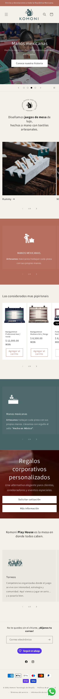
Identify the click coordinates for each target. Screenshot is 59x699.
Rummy (6, 199)
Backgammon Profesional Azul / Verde (13, 334)
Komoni (13, 687)
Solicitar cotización (29, 499)
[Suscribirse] (49, 639)
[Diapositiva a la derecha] (36, 208)
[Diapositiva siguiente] (40, 87)
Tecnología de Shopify (25, 687)
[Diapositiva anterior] (18, 87)
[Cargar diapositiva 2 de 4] (28, 88)
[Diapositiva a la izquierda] (22, 208)
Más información (29, 508)
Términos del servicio (19, 692)
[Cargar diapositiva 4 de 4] (35, 88)
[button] (6, 14)
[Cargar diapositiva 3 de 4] (31, 88)
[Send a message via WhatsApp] (51, 691)
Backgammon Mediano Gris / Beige (39, 332)
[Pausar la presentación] (55, 87)
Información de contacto (41, 692)
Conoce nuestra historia (29, 63)
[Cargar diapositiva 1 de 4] (24, 88)
